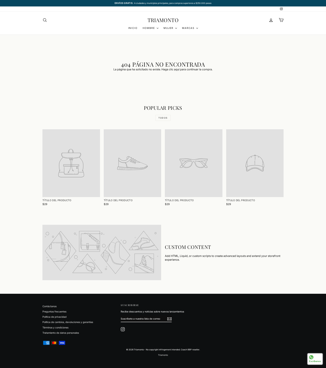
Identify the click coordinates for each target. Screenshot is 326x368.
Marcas (188, 28)
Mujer (169, 28)
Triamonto (163, 20)
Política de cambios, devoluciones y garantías (67, 322)
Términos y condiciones (55, 327)
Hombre (149, 28)
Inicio (133, 28)
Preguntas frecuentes (54, 311)
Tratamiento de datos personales (60, 332)
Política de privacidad (54, 316)
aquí (176, 69)
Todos (163, 118)
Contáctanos (49, 306)
